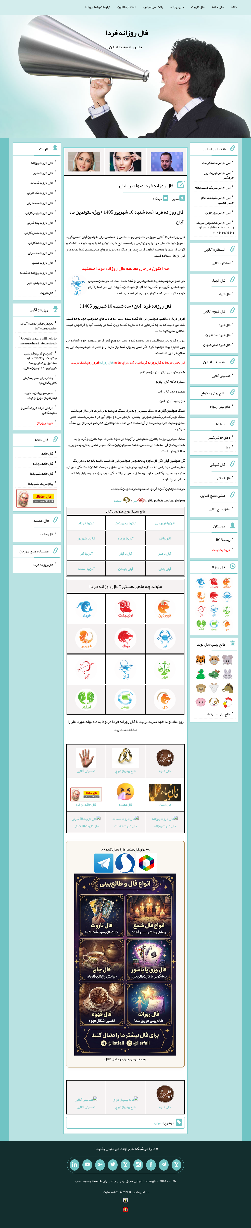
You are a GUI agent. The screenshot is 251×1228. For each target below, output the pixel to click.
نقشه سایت (110, 1192)
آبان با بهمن (125, 568)
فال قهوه (224, 324)
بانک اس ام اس (153, 6)
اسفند (118, 500)
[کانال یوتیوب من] (87, 1165)
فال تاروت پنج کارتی (40, 222)
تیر (135, 500)
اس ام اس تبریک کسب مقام (212, 187)
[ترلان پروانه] (125, 162)
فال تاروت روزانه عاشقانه (36, 272)
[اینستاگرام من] (138, 1165)
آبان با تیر (165, 538)
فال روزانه (177, 6)
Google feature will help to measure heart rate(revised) (38, 341)
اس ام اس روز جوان (217, 212)
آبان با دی (165, 568)
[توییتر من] (113, 1165)
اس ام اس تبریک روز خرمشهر (219, 175)
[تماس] (125, 1165)
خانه (234, 6)
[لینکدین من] (74, 1165)
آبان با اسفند (86, 568)
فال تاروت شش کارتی (39, 232)
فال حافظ (218, 6)
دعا (228, 447)
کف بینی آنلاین (86, 1106)
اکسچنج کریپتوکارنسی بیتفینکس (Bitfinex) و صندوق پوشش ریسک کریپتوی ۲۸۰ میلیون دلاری (40, 360)
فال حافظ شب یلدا (41, 473)
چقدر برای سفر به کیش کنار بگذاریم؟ (40, 380)
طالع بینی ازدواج (125, 1106)
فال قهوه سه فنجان (217, 334)
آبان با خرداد (86, 523)
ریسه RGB (223, 539)
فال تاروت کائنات (125, 826)
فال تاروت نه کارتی (40, 242)
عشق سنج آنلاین (219, 508)
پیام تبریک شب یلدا (40, 483)
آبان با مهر (164, 553)
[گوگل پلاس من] (100, 1165)
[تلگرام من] (164, 1165)
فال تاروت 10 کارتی (86, 826)
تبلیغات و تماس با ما (97, 6)
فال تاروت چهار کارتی (39, 212)
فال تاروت (197, 6)
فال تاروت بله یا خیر (40, 282)
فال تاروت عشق (42, 262)
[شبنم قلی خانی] (84, 162)
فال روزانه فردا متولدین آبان (146, 185)
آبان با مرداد (125, 538)
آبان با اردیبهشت (126, 523)
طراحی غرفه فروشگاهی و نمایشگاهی (39, 410)
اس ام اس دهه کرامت (216, 162)
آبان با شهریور (86, 538)
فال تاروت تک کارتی (40, 192)
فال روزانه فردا (126, 32)
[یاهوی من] (176, 1165)
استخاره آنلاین (126, 6)
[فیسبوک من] (151, 1165)
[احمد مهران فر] (167, 162)
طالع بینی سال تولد (218, 714)
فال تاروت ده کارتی (40, 252)
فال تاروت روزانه (165, 826)
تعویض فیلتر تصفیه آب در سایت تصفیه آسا (38, 326)
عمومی (158, 1122)
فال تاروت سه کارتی (40, 202)
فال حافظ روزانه (43, 463)
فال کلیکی (223, 478)
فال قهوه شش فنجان (216, 344)
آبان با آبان (125, 553)
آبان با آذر (86, 553)
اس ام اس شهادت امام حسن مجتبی (217, 200)
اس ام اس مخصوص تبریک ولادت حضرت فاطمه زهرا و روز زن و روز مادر (215, 227)
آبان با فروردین (165, 523)
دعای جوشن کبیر (219, 437)
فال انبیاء (224, 293)
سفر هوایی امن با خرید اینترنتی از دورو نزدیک (40, 395)
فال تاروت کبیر (43, 172)
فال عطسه (46, 533)
